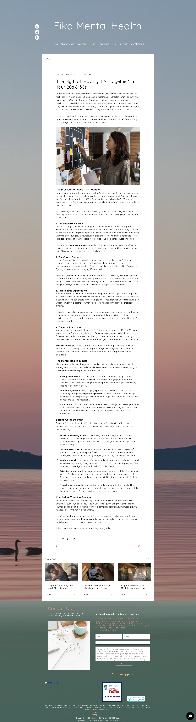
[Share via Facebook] (57, 539)
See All (148, 559)
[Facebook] (37, 32)
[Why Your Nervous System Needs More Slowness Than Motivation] (61, 572)
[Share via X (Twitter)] (63, 539)
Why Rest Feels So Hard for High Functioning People (97, 586)
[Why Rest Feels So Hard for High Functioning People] (98, 572)
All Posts (48, 59)
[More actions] (138, 74)
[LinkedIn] (37, 37)
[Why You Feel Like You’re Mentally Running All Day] (134, 572)
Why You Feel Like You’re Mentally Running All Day (133, 586)
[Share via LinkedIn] (68, 539)
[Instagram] (37, 26)
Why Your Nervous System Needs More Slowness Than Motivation (61, 586)
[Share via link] (74, 539)
